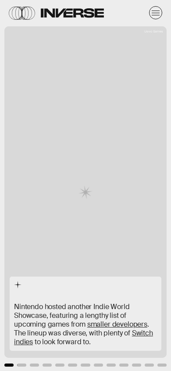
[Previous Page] (28, 185)
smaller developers (117, 324)
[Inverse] (72, 13)
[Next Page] (114, 185)
